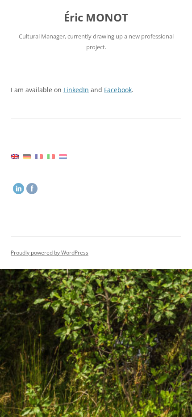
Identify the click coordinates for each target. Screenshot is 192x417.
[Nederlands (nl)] (63, 156)
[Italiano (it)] (51, 156)
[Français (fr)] (39, 156)
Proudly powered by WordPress (49, 252)
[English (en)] (15, 156)
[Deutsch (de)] (27, 156)
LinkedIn (76, 89)
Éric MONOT (96, 18)
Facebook (118, 89)
